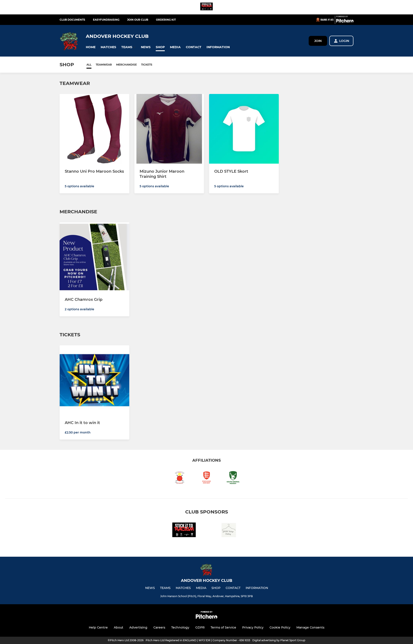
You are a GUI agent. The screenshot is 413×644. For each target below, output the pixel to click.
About (118, 627)
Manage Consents (310, 627)
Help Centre (98, 627)
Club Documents (72, 19)
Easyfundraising (106, 19)
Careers (159, 627)
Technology (180, 627)
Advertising (138, 627)
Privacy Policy (253, 627)
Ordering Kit (166, 19)
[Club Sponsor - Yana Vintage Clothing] (229, 531)
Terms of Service (223, 627)
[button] (90, 47)
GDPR (200, 627)
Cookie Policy (280, 627)
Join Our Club (137, 19)
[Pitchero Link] (344, 21)
